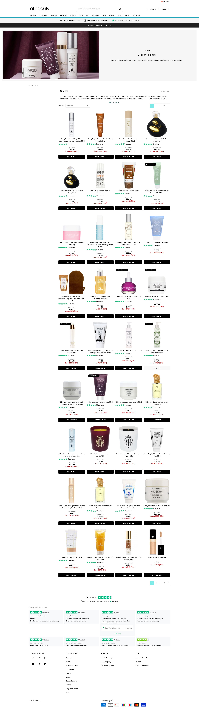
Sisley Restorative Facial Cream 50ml (129, 402)
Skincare (53, 15)
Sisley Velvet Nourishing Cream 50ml (157, 506)
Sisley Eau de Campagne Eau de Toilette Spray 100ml (128, 243)
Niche (127, 15)
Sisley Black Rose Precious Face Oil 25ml (128, 297)
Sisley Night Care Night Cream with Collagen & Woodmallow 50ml (71, 403)
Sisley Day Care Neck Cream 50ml (157, 296)
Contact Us (70, 669)
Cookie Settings (71, 681)
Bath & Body (84, 15)
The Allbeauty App (107, 666)
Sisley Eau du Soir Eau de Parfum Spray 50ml (100, 507)
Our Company (106, 662)
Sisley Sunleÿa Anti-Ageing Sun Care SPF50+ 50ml (128, 558)
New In (111, 15)
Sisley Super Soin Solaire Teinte (129, 191)
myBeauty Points (72, 666)
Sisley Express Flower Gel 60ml (157, 242)
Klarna (68, 677)
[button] (151, 8)
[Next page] (168, 106)
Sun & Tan (136, 15)
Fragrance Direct (72, 689)
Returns (68, 662)
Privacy (138, 662)
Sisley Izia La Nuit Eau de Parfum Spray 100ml (157, 140)
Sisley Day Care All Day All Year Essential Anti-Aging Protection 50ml (72, 140)
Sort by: (61, 106)
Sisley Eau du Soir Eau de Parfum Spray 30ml (157, 403)
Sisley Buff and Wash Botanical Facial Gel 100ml (100, 558)
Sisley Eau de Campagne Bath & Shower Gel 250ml (157, 351)
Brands (33, 15)
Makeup (73, 15)
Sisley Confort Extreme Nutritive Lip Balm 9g (71, 243)
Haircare (63, 15)
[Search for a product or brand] (119, 8)
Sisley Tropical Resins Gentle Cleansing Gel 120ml (100, 297)
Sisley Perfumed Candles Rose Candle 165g (100, 455)
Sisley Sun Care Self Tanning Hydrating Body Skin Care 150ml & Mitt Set (71, 298)
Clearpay (69, 673)
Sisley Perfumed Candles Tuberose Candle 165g (128, 455)
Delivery (69, 658)
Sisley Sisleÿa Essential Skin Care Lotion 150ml (72, 351)
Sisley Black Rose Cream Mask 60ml (100, 402)
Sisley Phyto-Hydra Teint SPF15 (72, 557)
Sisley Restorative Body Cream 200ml (128, 350)
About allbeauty (106, 658)
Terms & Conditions (143, 658)
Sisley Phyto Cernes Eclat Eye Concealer (100, 192)
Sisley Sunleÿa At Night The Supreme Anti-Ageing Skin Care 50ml (72, 507)
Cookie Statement (142, 666)
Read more (114, 102)
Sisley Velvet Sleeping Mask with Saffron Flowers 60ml (128, 507)
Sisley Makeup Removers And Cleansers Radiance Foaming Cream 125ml (100, 244)
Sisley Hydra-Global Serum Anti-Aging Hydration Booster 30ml (72, 455)
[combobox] (99, 8)
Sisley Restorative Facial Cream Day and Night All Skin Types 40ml (100, 351)
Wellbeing (95, 15)
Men (104, 15)
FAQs (67, 692)
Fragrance (43, 15)
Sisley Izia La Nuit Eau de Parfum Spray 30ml (72, 192)
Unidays (68, 685)
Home (31, 85)
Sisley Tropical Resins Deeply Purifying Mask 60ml (157, 455)
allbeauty (37, 700)
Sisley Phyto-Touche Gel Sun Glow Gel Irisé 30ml (100, 140)
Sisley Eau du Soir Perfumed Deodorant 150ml (128, 140)
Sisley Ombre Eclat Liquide (157, 557)
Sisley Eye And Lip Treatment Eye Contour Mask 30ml (157, 192)
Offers (119, 15)
